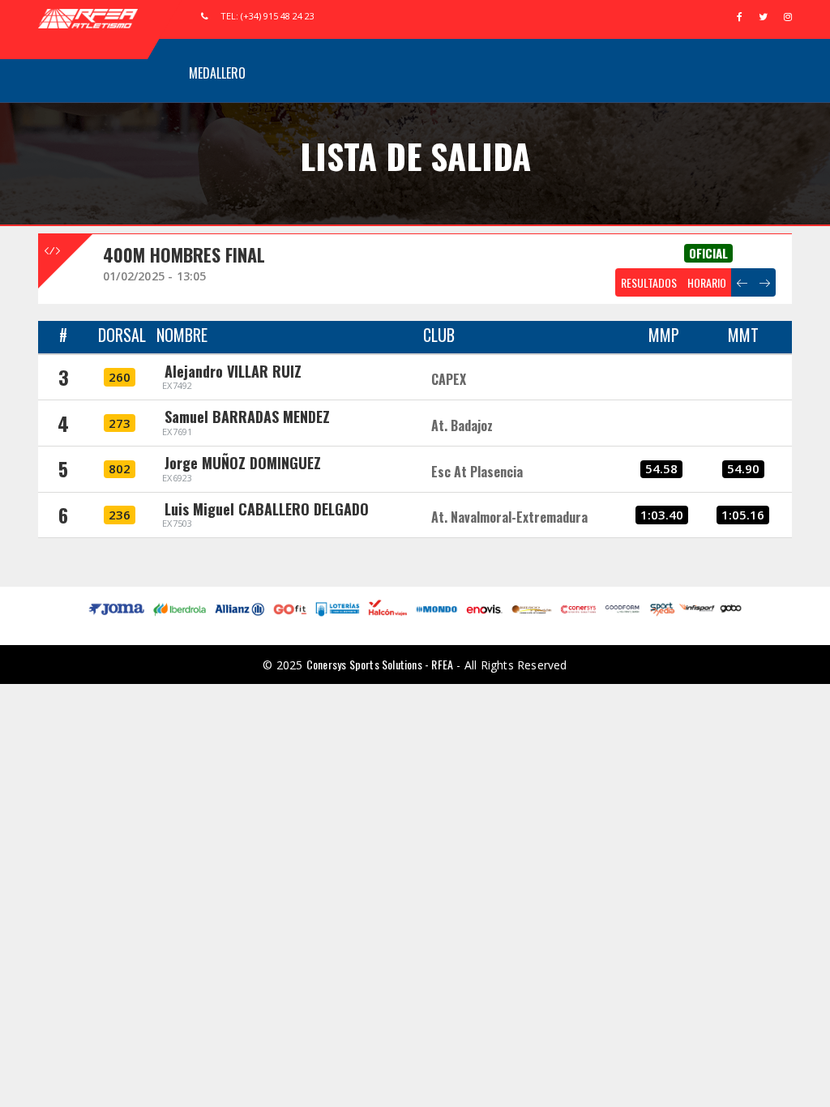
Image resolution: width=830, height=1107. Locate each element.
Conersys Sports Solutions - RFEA (379, 664)
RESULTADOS (649, 282)
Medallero (217, 73)
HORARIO (706, 282)
